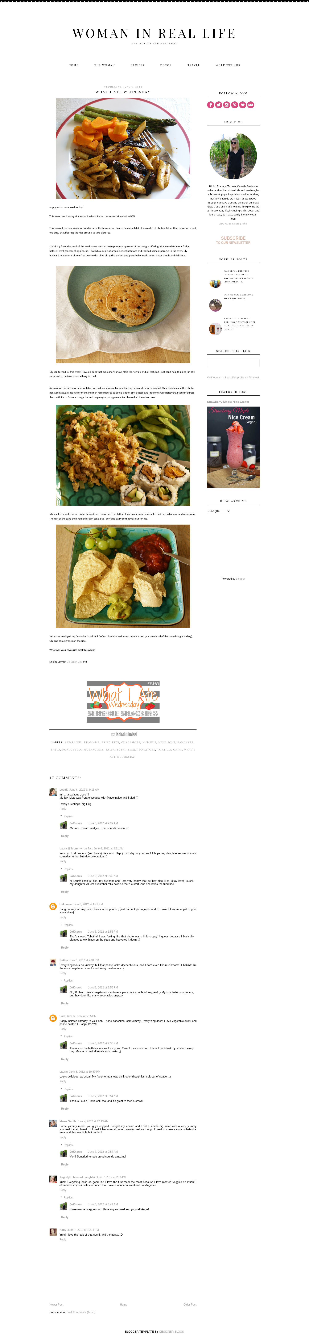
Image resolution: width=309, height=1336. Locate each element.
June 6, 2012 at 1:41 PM (88, 904)
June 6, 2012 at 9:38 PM (103, 1043)
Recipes (137, 65)
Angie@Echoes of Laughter (77, 1177)
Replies (68, 816)
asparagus (73, 742)
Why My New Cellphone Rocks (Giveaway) (238, 296)
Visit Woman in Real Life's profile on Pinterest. (233, 377)
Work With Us (228, 65)
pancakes (186, 742)
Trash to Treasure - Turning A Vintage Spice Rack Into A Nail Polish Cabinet (239, 324)
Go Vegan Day (74, 661)
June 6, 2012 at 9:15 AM (84, 789)
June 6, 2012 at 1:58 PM (103, 931)
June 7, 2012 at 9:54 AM (103, 1096)
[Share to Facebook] (130, 734)
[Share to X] (126, 734)
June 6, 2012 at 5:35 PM (81, 1016)
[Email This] (118, 734)
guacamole (131, 742)
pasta (55, 749)
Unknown (65, 904)
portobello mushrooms (83, 749)
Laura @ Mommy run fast (75, 848)
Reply (62, 808)
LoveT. (63, 789)
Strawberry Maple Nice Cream (228, 401)
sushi (121, 749)
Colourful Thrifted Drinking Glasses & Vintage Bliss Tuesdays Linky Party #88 (238, 276)
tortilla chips (169, 749)
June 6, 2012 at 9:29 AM (103, 823)
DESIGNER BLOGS (171, 1331)
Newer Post (56, 1304)
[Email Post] (113, 734)
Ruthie (63, 960)
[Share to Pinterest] (134, 734)
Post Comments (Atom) (80, 1312)
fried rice (110, 742)
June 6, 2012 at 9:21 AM (109, 848)
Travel (194, 65)
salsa (110, 749)
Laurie (63, 1071)
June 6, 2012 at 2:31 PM (84, 960)
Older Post (190, 1304)
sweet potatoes (141, 749)
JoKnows (76, 823)
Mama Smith (67, 1121)
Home (74, 65)
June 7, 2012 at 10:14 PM (83, 1229)
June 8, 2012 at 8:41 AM (103, 1204)
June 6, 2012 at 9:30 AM (103, 876)
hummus (149, 742)
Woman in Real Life (154, 32)
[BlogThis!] (122, 734)
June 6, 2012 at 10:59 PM (84, 1071)
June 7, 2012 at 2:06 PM (111, 1177)
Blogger (240, 578)
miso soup (167, 742)
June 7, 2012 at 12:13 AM (92, 1121)
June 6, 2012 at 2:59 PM (103, 987)
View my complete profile (233, 224)
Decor (166, 65)
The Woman (104, 65)
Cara (62, 1016)
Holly (62, 1229)
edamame (92, 742)
